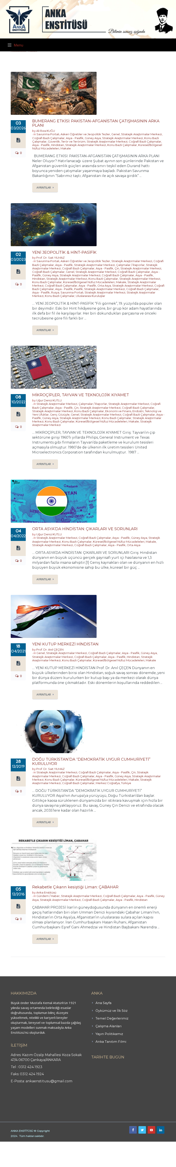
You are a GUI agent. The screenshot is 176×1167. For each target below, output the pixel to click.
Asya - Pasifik (74, 138)
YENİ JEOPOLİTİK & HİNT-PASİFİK (64, 252)
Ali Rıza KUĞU (45, 130)
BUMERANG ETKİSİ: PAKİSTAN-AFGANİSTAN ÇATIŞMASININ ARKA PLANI (95, 123)
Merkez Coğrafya (108, 783)
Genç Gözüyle (60, 414)
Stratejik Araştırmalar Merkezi (141, 134)
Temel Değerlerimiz (112, 1018)
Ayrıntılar (43, 187)
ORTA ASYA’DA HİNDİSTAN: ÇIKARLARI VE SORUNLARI (85, 529)
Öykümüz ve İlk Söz (111, 1011)
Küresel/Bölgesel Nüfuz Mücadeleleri (89, 282)
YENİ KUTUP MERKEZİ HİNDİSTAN (65, 644)
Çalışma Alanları (108, 1026)
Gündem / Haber (48, 896)
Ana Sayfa (103, 1003)
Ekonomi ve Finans (118, 411)
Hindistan (57, 145)
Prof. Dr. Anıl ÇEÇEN (50, 649)
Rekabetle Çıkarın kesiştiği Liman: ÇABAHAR (75, 887)
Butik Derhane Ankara (16, 1144)
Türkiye (126, 783)
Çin (117, 268)
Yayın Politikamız (109, 1034)
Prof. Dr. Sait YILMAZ (50, 257)
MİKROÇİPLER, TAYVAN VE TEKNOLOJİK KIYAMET (80, 395)
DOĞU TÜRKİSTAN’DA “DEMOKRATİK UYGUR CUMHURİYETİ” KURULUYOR (91, 761)
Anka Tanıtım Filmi (111, 1042)
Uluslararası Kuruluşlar (90, 296)
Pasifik (78, 289)
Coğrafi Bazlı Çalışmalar (48, 138)
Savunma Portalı (47, 134)
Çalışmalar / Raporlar (130, 265)
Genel (115, 134)
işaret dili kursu (68, 1144)
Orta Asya (104, 285)
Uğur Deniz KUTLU (49, 400)
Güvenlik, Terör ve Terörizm (66, 141)
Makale (66, 148)
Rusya (55, 292)
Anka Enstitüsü (46, 892)
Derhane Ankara (44, 1144)
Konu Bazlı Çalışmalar (122, 145)
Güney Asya (93, 138)
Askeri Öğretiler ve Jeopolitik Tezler (85, 134)
